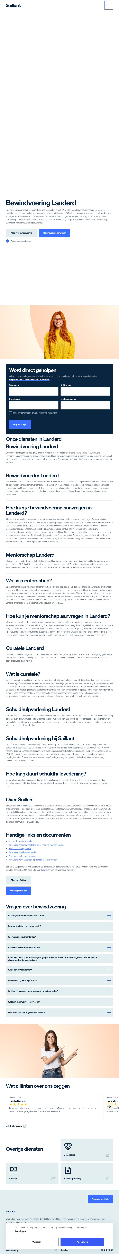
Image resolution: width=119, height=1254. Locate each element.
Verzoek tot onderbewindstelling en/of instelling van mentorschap (37, 845)
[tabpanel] (53, 1106)
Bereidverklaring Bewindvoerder (22, 852)
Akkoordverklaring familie (20, 848)
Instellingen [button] (20, 1231)
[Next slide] (108, 1106)
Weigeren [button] (36, 1242)
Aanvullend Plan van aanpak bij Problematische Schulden (33, 859)
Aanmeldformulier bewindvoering (23, 841)
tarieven (46, 870)
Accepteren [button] (82, 1242)
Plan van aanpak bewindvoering (22, 856)
